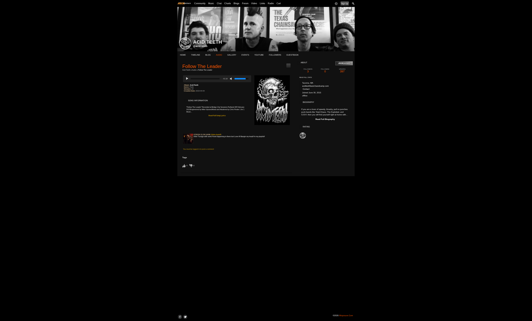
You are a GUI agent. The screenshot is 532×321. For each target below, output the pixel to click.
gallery (231, 55)
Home (183, 55)
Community (199, 3)
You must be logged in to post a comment (198, 149)
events (245, 55)
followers (275, 55)
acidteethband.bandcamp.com (315, 86)
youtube (259, 55)
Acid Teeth (186, 70)
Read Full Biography (325, 119)
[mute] (231, 78)
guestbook (292, 55)
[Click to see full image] (266, 29)
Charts (227, 3)
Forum (245, 3)
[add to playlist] (288, 64)
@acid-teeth (200, 46)
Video (254, 3)
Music (211, 3)
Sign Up (344, 3)
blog (208, 55)
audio (219, 55)
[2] (186, 96)
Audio (194, 70)
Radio (271, 3)
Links (262, 3)
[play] (187, 78)
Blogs (236, 3)
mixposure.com (346, 315)
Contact (306, 89)
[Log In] (336, 3)
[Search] (353, 3)
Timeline (195, 55)
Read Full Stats (305, 77)
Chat (219, 3)
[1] (185, 96)
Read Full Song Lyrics (217, 116)
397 (342, 70)
